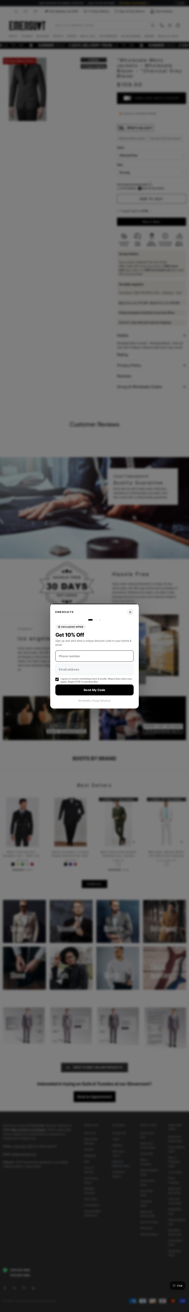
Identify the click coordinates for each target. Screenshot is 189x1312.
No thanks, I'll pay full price (94, 700)
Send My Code (94, 690)
